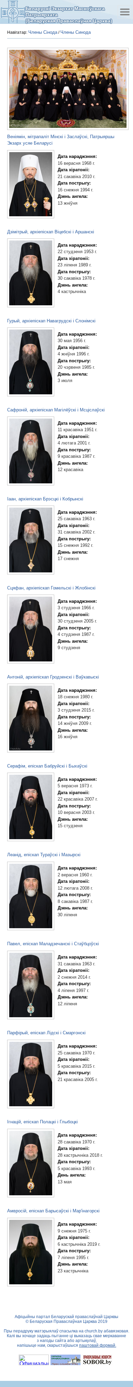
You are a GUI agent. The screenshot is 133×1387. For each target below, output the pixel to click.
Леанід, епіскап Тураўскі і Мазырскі (43, 854)
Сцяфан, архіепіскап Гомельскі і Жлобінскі (51, 587)
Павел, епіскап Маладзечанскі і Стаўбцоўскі (53, 943)
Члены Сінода (42, 32)
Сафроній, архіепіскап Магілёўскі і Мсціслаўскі (56, 409)
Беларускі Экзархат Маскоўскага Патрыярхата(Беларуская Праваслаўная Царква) (69, 14)
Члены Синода (75, 32)
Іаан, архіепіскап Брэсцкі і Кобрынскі (45, 498)
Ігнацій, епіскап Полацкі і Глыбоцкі (42, 1121)
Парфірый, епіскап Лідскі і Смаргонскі (46, 1032)
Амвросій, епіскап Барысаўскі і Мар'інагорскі (53, 1210)
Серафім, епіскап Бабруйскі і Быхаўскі (47, 766)
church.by (94, 1331)
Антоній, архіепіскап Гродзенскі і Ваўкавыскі (53, 677)
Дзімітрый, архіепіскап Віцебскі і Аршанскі (50, 231)
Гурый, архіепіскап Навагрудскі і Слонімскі (51, 320)
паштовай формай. (97, 1345)
